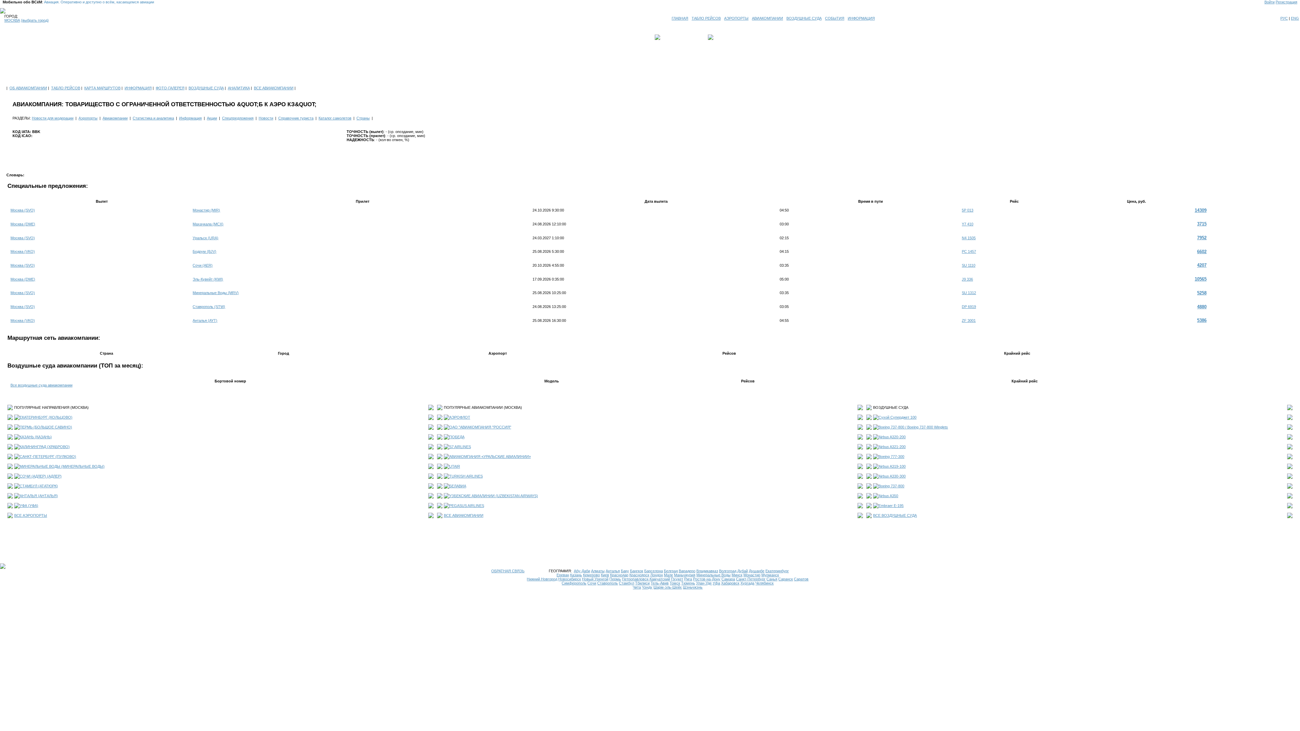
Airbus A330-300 (892, 476)
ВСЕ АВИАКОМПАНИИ (274, 88)
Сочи (591, 583)
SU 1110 (968, 265)
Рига (688, 579)
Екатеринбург (777, 571)
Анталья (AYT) (205, 320)
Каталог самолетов (335, 118)
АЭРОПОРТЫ (736, 18)
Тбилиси (642, 583)
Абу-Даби (582, 571)
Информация (190, 118)
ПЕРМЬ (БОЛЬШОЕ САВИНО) (46, 427)
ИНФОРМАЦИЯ (861, 18)
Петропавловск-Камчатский (646, 579)
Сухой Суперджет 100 (897, 417)
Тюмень (688, 583)
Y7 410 (967, 224)
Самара (728, 579)
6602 (1202, 251)
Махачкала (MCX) (208, 224)
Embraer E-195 (891, 506)
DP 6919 (969, 307)
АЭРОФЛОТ (459, 417)
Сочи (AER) (203, 265)
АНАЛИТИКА (239, 88)
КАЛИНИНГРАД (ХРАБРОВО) (45, 447)
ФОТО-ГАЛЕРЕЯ (170, 88)
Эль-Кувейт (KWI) (208, 279)
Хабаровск (730, 583)
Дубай (742, 571)
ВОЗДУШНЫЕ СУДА (804, 18)
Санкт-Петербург (750, 579)
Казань (576, 575)
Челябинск (764, 583)
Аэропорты (88, 118)
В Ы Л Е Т (671, 37)
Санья (771, 579)
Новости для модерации (52, 118)
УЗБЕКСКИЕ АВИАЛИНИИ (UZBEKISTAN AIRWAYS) (493, 496)
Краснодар (619, 575)
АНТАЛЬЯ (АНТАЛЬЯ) (39, 496)
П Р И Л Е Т (725, 37)
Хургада (747, 583)
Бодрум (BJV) (204, 251)
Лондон (656, 575)
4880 (1202, 306)
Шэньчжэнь (692, 587)
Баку (625, 571)
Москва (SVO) (22, 210)
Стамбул (626, 583)
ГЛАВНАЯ (680, 18)
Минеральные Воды (713, 575)
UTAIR (454, 466)
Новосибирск (569, 579)
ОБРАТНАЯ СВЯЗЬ (507, 571)
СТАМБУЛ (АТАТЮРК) (39, 486)
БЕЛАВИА (457, 486)
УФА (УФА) (29, 506)
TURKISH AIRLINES (466, 476)
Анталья (613, 571)
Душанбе (756, 571)
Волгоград (727, 571)
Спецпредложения (238, 118)
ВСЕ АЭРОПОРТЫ (30, 515)
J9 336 (967, 279)
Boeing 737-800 (891, 486)
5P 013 (967, 210)
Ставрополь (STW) (209, 307)
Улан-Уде (704, 583)
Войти (1269, 2)
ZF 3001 (969, 320)
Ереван (563, 575)
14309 (1201, 210)
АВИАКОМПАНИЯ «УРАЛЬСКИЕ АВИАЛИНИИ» (490, 457)
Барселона (653, 571)
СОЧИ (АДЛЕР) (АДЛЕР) (41, 476)
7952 (1202, 237)
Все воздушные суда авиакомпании (41, 385)
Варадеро (687, 571)
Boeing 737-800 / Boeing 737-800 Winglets (913, 427)
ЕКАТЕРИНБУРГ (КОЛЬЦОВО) (46, 417)
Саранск (785, 579)
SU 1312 (969, 293)
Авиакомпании (115, 118)
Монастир (751, 575)
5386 (1202, 320)
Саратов (801, 579)
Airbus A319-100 (892, 466)
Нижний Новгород (542, 579)
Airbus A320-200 (892, 437)
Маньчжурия (684, 575)
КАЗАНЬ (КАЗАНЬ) (36, 437)
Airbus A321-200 (892, 447)
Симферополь (574, 583)
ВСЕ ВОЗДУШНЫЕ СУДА (895, 515)
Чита (637, 587)
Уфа (716, 583)
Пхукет (677, 579)
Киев (605, 575)
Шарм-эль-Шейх (667, 587)
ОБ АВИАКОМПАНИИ (28, 88)
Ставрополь (607, 583)
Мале (668, 575)
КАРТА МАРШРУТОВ (102, 88)
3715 (1202, 223)
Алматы (598, 571)
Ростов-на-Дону (706, 579)
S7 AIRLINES (460, 447)
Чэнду (647, 587)
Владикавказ (707, 571)
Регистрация (1286, 2)
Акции (212, 118)
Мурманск (770, 575)
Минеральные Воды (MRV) (216, 293)
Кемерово (591, 575)
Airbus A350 (888, 496)
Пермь (615, 579)
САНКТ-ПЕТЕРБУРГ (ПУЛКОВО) (48, 457)
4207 (1202, 265)
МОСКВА (12, 20)
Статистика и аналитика (153, 118)
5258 (1202, 292)
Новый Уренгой (595, 579)
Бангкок (636, 571)
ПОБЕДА (456, 437)
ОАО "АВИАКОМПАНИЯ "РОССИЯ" (480, 427)
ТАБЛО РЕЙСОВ (706, 18)
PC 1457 (969, 251)
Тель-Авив (660, 583)
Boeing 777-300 (891, 457)
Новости (266, 118)
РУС (1284, 18)
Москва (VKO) (22, 251)
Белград (671, 571)
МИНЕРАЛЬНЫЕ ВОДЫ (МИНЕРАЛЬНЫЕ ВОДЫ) (62, 466)
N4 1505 (969, 238)
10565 (1201, 279)
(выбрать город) (35, 20)
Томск (675, 583)
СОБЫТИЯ (834, 18)
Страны (363, 118)
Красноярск (639, 575)
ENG (1295, 18)
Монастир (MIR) (206, 210)
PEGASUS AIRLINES (466, 506)
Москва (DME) (22, 224)
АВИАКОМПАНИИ (767, 18)
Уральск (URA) (205, 238)
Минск (737, 575)
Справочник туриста (295, 118)
